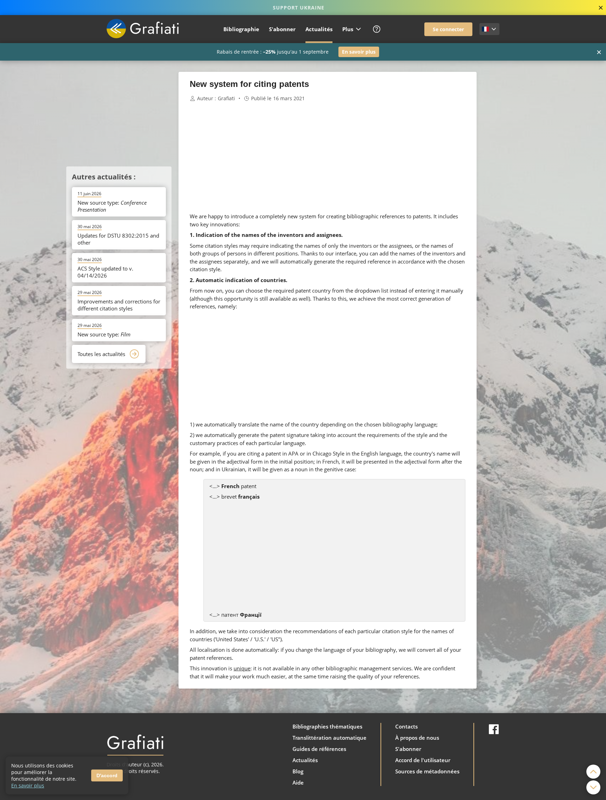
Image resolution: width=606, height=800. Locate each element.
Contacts (406, 726)
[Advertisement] (512, 177)
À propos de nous (417, 737)
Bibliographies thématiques (327, 726)
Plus (347, 29)
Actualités (318, 29)
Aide (298, 782)
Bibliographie (241, 29)
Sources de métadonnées (427, 771)
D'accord (106, 775)
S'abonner (282, 29)
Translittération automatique (329, 737)
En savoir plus (359, 51)
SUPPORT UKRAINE (298, 7)
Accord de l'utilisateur (422, 760)
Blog (297, 771)
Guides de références (319, 748)
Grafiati (226, 98)
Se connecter (448, 29)
